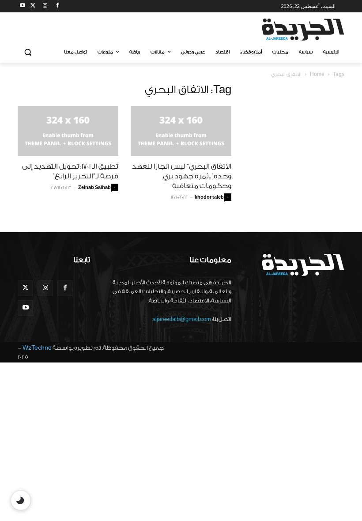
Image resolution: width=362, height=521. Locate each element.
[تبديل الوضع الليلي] (21, 500)
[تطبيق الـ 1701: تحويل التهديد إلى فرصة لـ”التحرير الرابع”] (68, 131)
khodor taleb (209, 197)
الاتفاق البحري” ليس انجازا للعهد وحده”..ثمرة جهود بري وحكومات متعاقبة (181, 176)
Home (317, 74)
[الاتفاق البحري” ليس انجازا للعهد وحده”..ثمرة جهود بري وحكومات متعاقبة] (181, 131)
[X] (33, 6)
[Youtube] (23, 6)
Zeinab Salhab (94, 187)
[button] (28, 52)
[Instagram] (45, 6)
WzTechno (37, 347)
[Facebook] (57, 6)
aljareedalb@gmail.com (181, 319)
